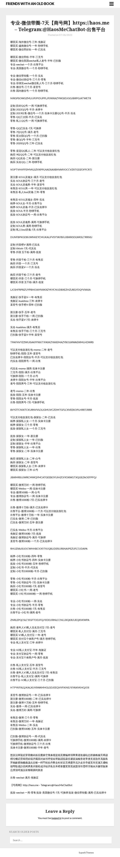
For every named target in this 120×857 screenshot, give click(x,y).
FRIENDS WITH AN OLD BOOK (30, 4)
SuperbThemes (86, 852)
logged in (56, 817)
